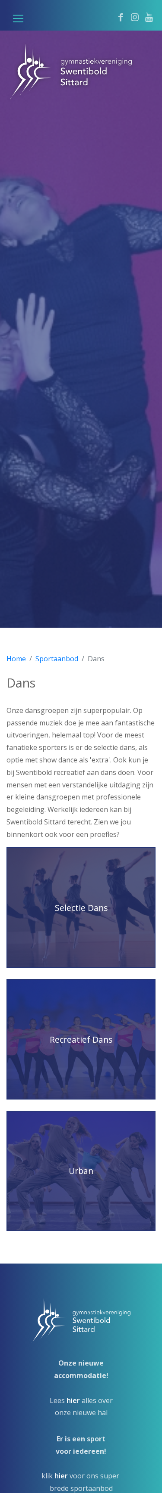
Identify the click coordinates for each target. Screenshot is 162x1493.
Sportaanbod (56, 658)
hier (73, 1400)
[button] (18, 18)
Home (16, 658)
